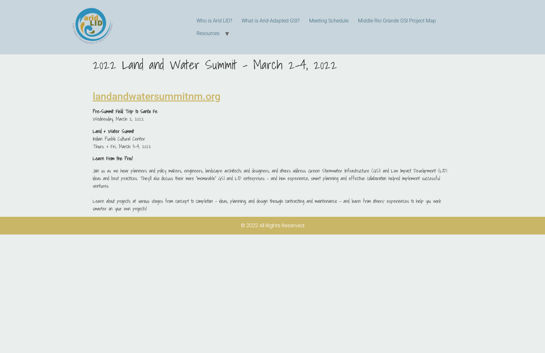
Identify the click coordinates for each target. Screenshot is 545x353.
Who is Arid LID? (214, 21)
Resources (208, 33)
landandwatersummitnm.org (156, 96)
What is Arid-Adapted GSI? (271, 21)
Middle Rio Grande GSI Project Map (397, 21)
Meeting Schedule (329, 21)
